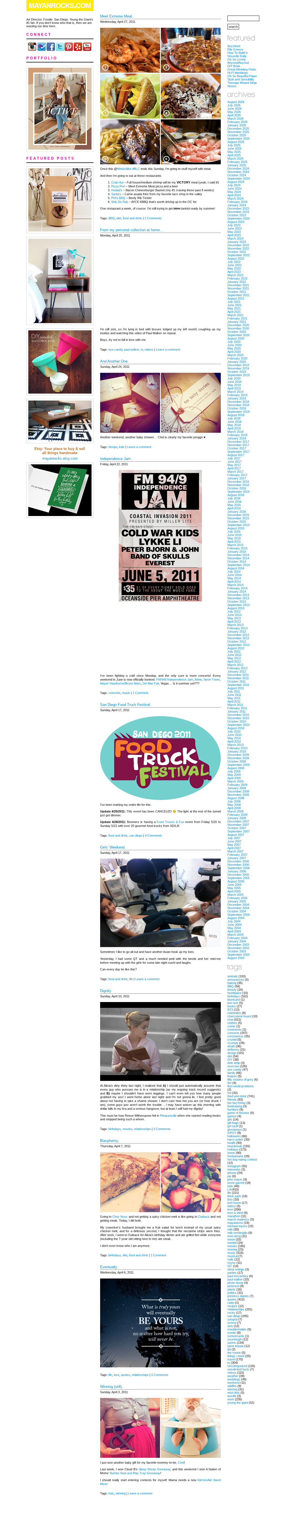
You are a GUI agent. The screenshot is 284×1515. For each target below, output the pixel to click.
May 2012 (234, 658)
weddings (233, 1379)
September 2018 (238, 411)
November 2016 (238, 485)
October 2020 (236, 331)
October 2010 (236, 721)
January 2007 (236, 858)
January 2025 (236, 165)
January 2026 (236, 125)
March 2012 (235, 664)
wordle (231, 1396)
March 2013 (235, 624)
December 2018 (238, 401)
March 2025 (235, 158)
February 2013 (237, 628)
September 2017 (238, 451)
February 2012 (237, 668)
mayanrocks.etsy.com (60, 458)
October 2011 (236, 681)
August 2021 (235, 298)
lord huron (234, 1202)
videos (148, 349)
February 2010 (237, 748)
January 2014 (236, 591)
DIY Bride (233, 66)
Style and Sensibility (240, 79)
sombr (231, 1332)
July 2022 (233, 261)
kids (122, 447)
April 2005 (234, 891)
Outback (204, 1216)
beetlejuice (234, 993)
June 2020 (234, 345)
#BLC (136, 168)
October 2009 (236, 761)
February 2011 (237, 708)
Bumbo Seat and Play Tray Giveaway (135, 1473)
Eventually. (109, 1267)
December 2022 (238, 245)
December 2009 (238, 754)
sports (231, 1342)
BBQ (111, 218)
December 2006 (238, 861)
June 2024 (234, 188)
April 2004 (234, 931)
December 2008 (238, 791)
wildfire (232, 1386)
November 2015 (238, 518)
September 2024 (238, 178)
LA (229, 1189)
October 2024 (236, 175)
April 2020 (234, 351)
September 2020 (238, 335)
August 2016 (235, 495)
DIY (229, 1059)
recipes (232, 1306)
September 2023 (238, 218)
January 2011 (236, 711)
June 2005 (234, 884)
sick (230, 1326)
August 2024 (235, 181)
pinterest (233, 1286)
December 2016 (238, 481)
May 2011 (233, 698)
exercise (233, 1066)
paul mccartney (237, 1276)
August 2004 (235, 918)
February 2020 (237, 358)
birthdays (114, 1129)
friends (232, 1099)
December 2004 (238, 904)
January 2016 (236, 511)
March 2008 (235, 811)
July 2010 (233, 731)
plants (231, 1289)
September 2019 (238, 375)
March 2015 (235, 545)
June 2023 (234, 228)
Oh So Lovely (236, 59)
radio (230, 1302)
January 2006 (236, 871)
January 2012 (236, 671)
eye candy (115, 349)
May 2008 (234, 804)
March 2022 (235, 275)
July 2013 (233, 611)
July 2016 (233, 498)
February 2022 (237, 278)
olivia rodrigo (235, 1269)
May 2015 (234, 538)
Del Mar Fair (151, 683)
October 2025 (236, 135)
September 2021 (238, 295)
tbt (229, 1349)
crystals (232, 1043)
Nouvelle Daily (237, 56)
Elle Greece (235, 49)
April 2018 (234, 428)
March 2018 (235, 431)
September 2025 (238, 138)
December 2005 (238, 874)
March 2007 (235, 851)
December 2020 (238, 325)
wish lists (233, 1392)
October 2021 (236, 291)
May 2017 (234, 465)
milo (230, 1229)
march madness (238, 1219)
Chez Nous (120, 1216)
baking (231, 983)
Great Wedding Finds (241, 69)
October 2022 (236, 251)
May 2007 (234, 844)
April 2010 (234, 741)
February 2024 (237, 201)
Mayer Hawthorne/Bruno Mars (120, 683)
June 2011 (234, 694)
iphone (231, 1172)
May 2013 (234, 618)
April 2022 (234, 271)
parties (232, 1272)
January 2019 (236, 398)
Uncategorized (237, 1366)
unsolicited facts (238, 1369)
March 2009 (235, 781)
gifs (229, 1119)
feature (232, 1076)
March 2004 (235, 934)
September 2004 (238, 914)
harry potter (235, 1139)
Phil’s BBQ (118, 198)
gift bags (233, 1122)
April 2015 (234, 541)
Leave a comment (168, 349)
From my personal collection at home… (131, 230)
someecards (235, 1336)
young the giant (237, 1402)
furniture (233, 1109)
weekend (233, 1382)
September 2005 (238, 878)
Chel (181, 1462)
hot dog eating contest (242, 1159)
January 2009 (236, 788)
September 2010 (238, 724)
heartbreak (234, 1146)
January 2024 (236, 205)
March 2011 (235, 704)
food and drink (132, 218)
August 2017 (235, 455)
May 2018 (234, 425)
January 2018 (236, 438)
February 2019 (237, 395)
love (116, 1374)
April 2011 (233, 701)
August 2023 (235, 221)
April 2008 (234, 808)
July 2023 (233, 225)
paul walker (131, 349)
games (232, 1116)
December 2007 (238, 821)
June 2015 (234, 535)
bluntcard (233, 999)
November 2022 (238, 248)
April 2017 (234, 468)
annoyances (235, 979)
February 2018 (237, 435)
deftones (233, 1049)
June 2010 (234, 734)
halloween (234, 1136)
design (112, 447)
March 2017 (235, 471)
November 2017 (238, 445)
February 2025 (237, 161)
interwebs (233, 1169)
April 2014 (234, 581)
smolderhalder (237, 1329)
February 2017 (237, 475)
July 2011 (233, 691)
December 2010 (238, 714)
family (231, 1072)
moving (232, 1249)
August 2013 (235, 608)
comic (231, 1026)
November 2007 (238, 824)
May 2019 (234, 385)
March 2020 (235, 355)
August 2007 (235, 834)
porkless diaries (238, 1296)
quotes (125, 1374)
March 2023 (235, 238)
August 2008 (235, 798)
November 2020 (238, 328)
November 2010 (238, 718)
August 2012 (235, 648)
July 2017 (233, 458)
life (131, 979)
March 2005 (235, 894)
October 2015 (236, 521)
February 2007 (237, 854)
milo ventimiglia (237, 1232)
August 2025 (235, 142)
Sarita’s (116, 194)
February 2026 (237, 122)
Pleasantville (168, 1115)
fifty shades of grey (240, 1079)
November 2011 (238, 678)
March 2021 (235, 315)
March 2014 (235, 585)
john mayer (234, 1179)
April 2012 (234, 661)
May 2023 (234, 231)
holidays (233, 1149)
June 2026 (234, 108)
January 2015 (236, 551)
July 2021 (233, 301)
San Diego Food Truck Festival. (125, 705)
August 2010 (235, 728)
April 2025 (234, 155)
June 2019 (234, 381)
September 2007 (238, 831)
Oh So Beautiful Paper (242, 76)
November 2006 (238, 864)
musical (232, 1256)
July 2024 (233, 185)
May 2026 (234, 112)
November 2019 (238, 368)
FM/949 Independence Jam (174, 679)
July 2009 (233, 771)
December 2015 (238, 515)
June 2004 (234, 924)
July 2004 (233, 921)
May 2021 (234, 308)
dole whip (233, 1062)
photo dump (235, 1282)
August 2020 (235, 338)
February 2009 (237, 784)
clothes (232, 1023)
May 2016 (234, 505)
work (230, 1399)
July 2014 (233, 571)
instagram (234, 1166)
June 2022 (234, 265)
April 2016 (234, 508)
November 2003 (238, 948)
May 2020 (234, 348)
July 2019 (233, 378)
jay (229, 1176)
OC (229, 1266)
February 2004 (237, 938)
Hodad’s (116, 190)
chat (230, 1019)
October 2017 (236, 448)
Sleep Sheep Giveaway (154, 1469)
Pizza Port (118, 186)
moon (231, 1239)
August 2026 (235, 102)
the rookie (234, 1352)
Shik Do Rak (119, 201)
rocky (231, 1312)
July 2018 (233, 418)
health (231, 1142)
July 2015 (233, 531)
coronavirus (235, 1036)
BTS (230, 1009)
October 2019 (236, 371)
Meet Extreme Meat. (116, 16)
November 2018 (238, 405)
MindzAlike (124, 168)
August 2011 (235, 688)
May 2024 (234, 191)
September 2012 (238, 644)
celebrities (234, 1013)
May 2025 (234, 151)
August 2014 (235, 568)
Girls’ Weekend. (113, 847)
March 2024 (235, 198)
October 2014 (236, 561)
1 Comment (140, 692)
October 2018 (236, 408)
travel (231, 1359)
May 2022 (234, 268)
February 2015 (237, 548)
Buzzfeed (233, 46)
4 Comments (153, 835)
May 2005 (234, 888)
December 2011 (238, 674)
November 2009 (238, 758)
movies (127, 1129)
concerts (114, 692)
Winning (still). (111, 1387)
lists (230, 1199)
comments (234, 1029)
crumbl (232, 1039)
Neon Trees (212, 679)
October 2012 (236, 641)
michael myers (237, 1226)
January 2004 (236, 941)
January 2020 (236, 361)
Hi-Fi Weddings (237, 72)
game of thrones (238, 1112)
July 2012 (233, 651)
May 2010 (234, 738)
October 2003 (236, 951)
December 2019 (238, 365)
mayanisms (235, 1222)
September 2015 (238, 525)
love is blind (235, 1212)
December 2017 (238, 441)
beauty (232, 989)
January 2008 (236, 818)
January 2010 (236, 751)
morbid (232, 1242)
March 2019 (235, 391)
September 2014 (238, 565)
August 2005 (235, 881)
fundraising (234, 1106)
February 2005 (237, 898)
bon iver (232, 1003)
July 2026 (233, 105)
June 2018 (234, 421)
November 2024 (238, 171)
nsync (231, 1262)
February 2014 (237, 588)
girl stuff (232, 1126)
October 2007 (236, 828)
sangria (232, 1319)
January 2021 (236, 321)
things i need (235, 1356)
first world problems (240, 1086)
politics (232, 1292)
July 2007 (233, 838)
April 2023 (234, 235)
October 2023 (236, 215)
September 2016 (238, 491)
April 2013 (234, 621)
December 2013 (238, 595)
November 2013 (238, 598)
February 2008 (237, 814)
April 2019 (234, 388)
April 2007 (234, 848)
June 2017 (234, 461)
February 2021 (237, 318)
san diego (135, 835)
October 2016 (236, 488)
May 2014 (234, 578)
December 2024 (238, 168)
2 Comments (153, 218)
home (231, 1152)
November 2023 (238, 211)
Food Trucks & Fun (170, 822)
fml (229, 1092)
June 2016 (234, 501)
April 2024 (234, 195)
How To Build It (237, 52)
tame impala (235, 1346)
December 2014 (238, 555)
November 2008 (238, 794)
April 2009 (234, 778)
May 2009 (234, 774)
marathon (233, 1216)
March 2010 (235, 744)
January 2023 (236, 241)
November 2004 (238, 908)
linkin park (234, 1196)
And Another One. (114, 361)
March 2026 (235, 118)
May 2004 (234, 928)
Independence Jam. (116, 459)
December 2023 (238, 208)
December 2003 (238, 944)
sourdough (234, 1339)
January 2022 (236, 281)
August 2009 (235, 768)
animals (232, 976)
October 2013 (236, 601)
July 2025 (233, 145)
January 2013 (236, 631)
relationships (142, 1129)
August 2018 (235, 415)
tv (142, 349)
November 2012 (238, 638)
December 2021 (238, 285)
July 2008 (233, 801)
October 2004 (236, 911)
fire (229, 1082)
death (231, 1046)
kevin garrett (235, 1182)
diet (118, 218)
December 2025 (238, 128)
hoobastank (235, 1156)
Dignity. (106, 991)
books (231, 1006)
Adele (198, 679)
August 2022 (235, 258)
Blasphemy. (109, 1141)
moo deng (234, 1236)
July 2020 (233, 341)
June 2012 (234, 654)
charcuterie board (239, 1016)
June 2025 (234, 148)
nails (230, 1259)
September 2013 (238, 604)
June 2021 (234, 305)
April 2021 (234, 311)
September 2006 (238, 868)
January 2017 (236, 478)
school (231, 1322)
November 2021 (238, 288)
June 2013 (234, 614)
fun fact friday (236, 1102)
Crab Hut (117, 182)
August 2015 (235, 528)
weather (232, 1376)
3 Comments (162, 1129)
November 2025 (238, 132)
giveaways (234, 1129)
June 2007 (234, 841)
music (126, 692)
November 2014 (238, 558)
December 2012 (238, 634)
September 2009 (238, 764)
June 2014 (234, 575)
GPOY (231, 1132)
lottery (231, 1206)
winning (121, 1493)
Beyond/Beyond (238, 62)
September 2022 (238, 255)
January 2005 (236, 901)
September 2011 (238, 684)
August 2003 (235, 958)
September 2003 (238, 954)
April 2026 (234, 115)
